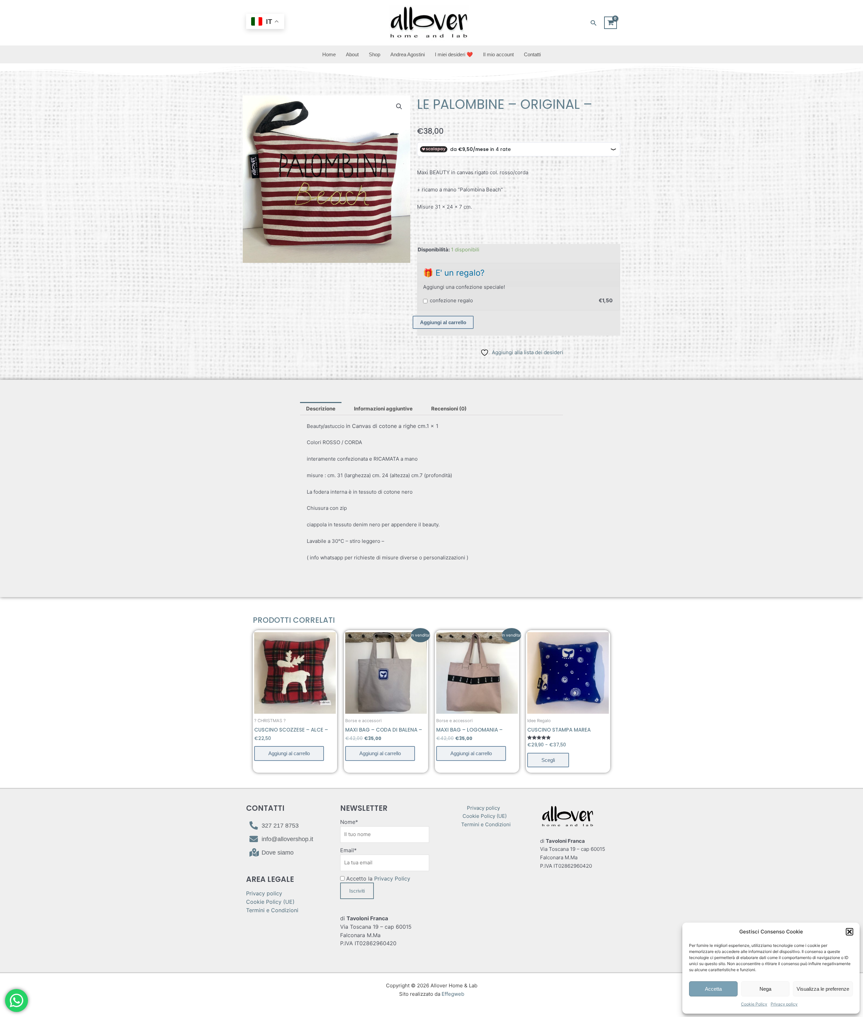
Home (329, 54)
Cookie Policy (754, 1004)
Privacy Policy (392, 878)
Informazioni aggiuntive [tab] (383, 408)
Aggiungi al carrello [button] (289, 753)
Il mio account (498, 54)
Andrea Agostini (407, 54)
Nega (765, 989)
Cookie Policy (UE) (270, 901)
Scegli (548, 760)
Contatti (532, 54)
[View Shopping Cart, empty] (610, 23)
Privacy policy (784, 1004)
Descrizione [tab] (320, 408)
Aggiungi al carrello (443, 322)
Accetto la (377, 878)
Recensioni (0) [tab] (449, 408)
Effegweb (453, 994)
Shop (374, 54)
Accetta (713, 989)
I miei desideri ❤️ (454, 54)
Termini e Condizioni (272, 910)
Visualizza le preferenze (823, 989)
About (352, 54)
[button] (849, 931)
